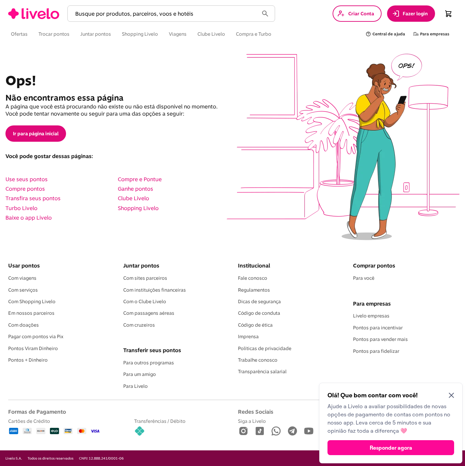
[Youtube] (308, 431)
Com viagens (22, 278)
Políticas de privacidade (264, 348)
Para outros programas (148, 362)
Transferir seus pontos (152, 350)
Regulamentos (254, 290)
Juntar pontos (141, 265)
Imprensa (248, 336)
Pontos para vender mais (380, 339)
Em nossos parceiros (31, 313)
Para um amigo (139, 374)
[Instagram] (243, 431)
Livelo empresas (371, 315)
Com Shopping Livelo (31, 301)
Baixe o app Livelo (28, 217)
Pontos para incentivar (378, 327)
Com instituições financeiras (154, 290)
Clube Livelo (133, 198)
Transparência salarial (262, 371)
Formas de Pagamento (37, 411)
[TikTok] (259, 431)
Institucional (254, 265)
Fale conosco (252, 278)
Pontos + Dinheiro (28, 360)
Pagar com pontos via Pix (35, 336)
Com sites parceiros (145, 278)
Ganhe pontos (135, 189)
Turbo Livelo (21, 208)
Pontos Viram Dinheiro (33, 348)
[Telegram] (292, 431)
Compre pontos (25, 189)
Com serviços (23, 290)
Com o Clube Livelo (144, 301)
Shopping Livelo (138, 208)
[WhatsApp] (276, 431)
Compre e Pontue (140, 179)
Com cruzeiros (139, 325)
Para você (363, 278)
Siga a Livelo (252, 421)
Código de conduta (259, 313)
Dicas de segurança (259, 301)
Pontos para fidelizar (376, 351)
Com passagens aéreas (148, 313)
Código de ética (255, 325)
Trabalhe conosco (257, 360)
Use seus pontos (26, 179)
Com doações (23, 325)
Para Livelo (135, 386)
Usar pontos (24, 265)
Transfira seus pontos (33, 198)
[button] (164, 13)
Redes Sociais (255, 411)
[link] (33, 13)
